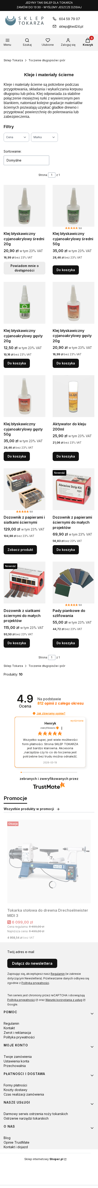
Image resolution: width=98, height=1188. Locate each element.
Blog (7, 1138)
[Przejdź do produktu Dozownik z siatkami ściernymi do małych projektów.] (24, 582)
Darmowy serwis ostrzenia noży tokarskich (36, 1114)
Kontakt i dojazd (16, 1147)
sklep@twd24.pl (71, 26)
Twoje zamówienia (18, 1057)
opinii (60, 703)
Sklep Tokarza (13, 60)
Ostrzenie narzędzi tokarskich (26, 1118)
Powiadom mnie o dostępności (24, 268)
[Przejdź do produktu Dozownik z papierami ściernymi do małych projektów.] (73, 489)
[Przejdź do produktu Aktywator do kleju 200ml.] (73, 396)
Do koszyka (66, 270)
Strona (43, 175)
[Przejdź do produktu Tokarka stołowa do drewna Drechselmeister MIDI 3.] (49, 861)
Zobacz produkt (20, 550)
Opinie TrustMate (16, 1142)
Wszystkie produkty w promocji (29, 809)
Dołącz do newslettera (32, 963)
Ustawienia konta (16, 1061)
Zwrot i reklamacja (17, 1032)
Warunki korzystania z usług (63, 1000)
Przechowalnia (15, 1066)
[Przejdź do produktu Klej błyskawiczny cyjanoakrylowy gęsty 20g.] (24, 303)
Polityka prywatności (21, 1000)
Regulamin (58, 973)
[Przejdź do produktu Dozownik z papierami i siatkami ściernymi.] (24, 489)
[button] (34, 713)
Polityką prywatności (35, 983)
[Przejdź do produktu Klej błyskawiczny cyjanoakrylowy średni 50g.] (73, 206)
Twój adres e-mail (20, 952)
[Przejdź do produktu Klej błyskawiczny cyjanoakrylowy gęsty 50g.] (24, 396)
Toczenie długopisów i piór (46, 60)
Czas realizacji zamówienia (24, 1094)
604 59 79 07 (69, 19)
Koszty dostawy (15, 1090)
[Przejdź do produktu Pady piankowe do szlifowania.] (73, 582)
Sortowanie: (12, 151)
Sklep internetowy (43, 1159)
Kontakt (9, 1028)
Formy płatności (15, 1085)
